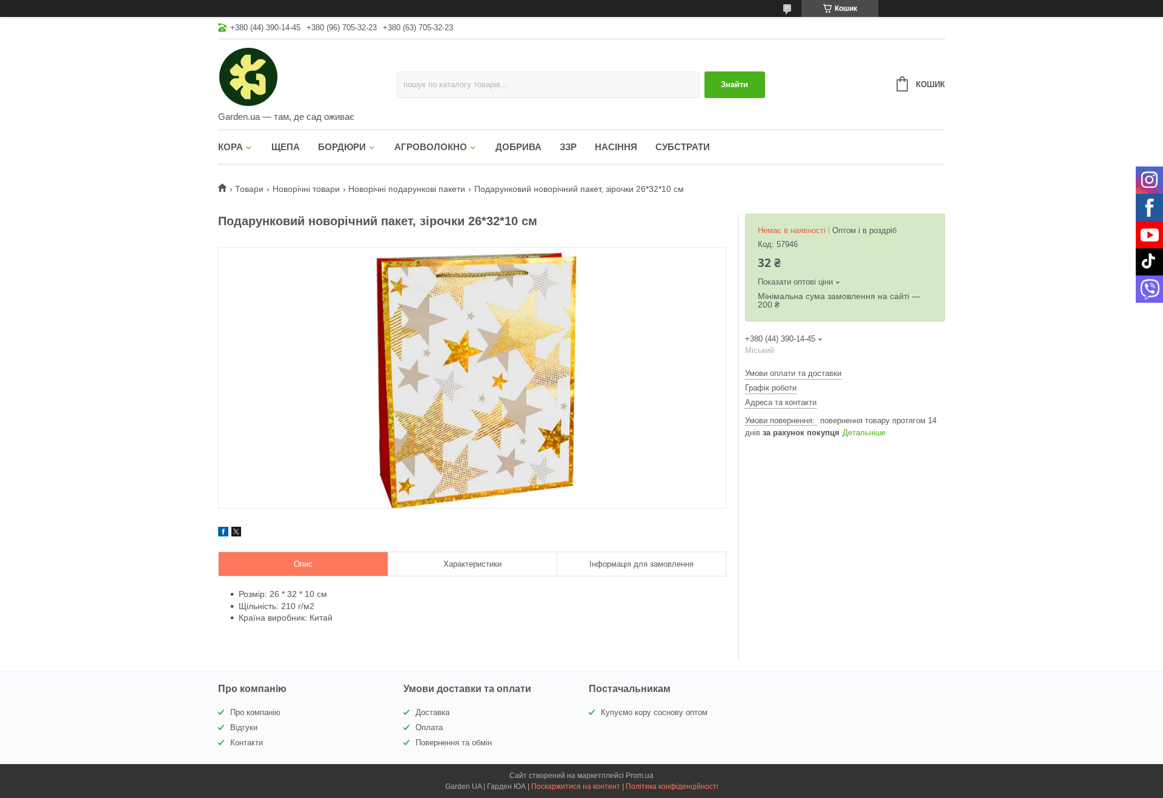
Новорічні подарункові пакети (406, 189)
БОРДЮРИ (342, 146)
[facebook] (223, 533)
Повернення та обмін (454, 742)
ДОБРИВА (518, 146)
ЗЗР (568, 146)
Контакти (246, 742)
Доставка (432, 712)
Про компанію (255, 712)
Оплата (429, 727)
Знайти (734, 84)
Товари (249, 189)
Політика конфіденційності (672, 786)
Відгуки (243, 727)
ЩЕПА (285, 146)
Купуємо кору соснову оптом (654, 712)
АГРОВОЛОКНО (430, 146)
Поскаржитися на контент (575, 786)
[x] (236, 533)
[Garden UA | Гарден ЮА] (307, 76)
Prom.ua (640, 775)
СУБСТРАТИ (682, 146)
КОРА (230, 146)
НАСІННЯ (616, 146)
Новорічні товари (306, 189)
